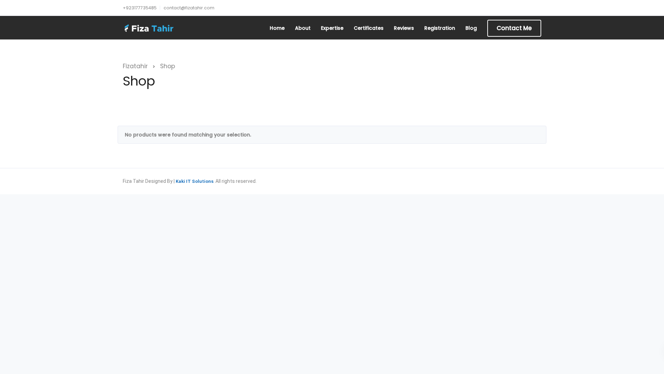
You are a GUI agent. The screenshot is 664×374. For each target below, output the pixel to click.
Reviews (404, 28)
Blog (471, 28)
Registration (439, 28)
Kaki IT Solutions (194, 181)
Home (277, 28)
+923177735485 (140, 8)
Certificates (369, 28)
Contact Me (514, 28)
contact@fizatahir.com (189, 8)
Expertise (332, 28)
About (303, 28)
